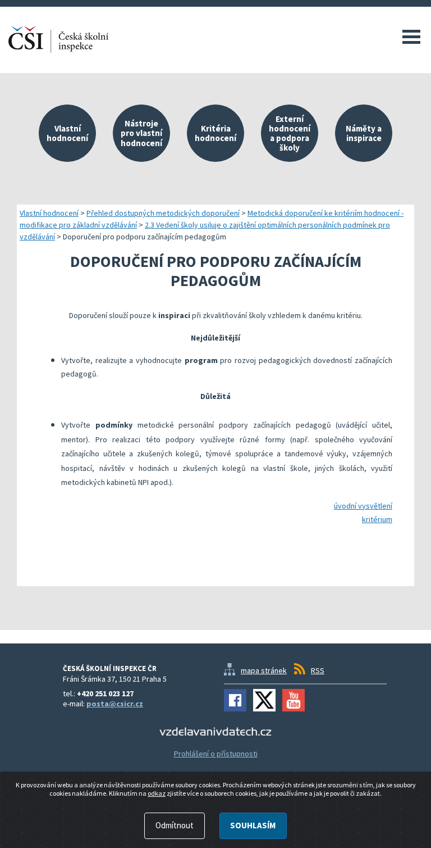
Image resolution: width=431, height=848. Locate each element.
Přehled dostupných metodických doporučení (163, 213)
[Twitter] (264, 700)
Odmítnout (174, 825)
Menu (411, 36)
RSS (317, 670)
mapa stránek (264, 670)
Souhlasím (253, 825)
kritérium (377, 519)
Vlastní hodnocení (49, 213)
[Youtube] (293, 700)
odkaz (157, 793)
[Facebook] (235, 700)
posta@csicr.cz (114, 704)
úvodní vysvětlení (363, 506)
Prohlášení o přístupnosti (216, 754)
